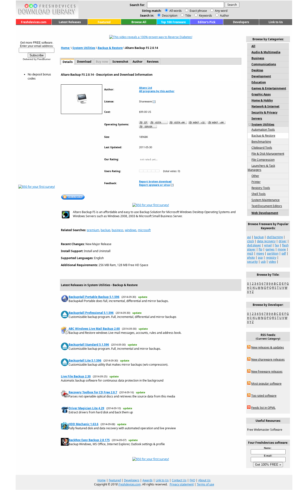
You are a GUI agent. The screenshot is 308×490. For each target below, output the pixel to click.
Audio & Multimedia (265, 52)
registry (271, 257)
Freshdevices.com (33, 22)
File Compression (263, 160)
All (253, 46)
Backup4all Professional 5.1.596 (91, 313)
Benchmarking (261, 142)
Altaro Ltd (145, 87)
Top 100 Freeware (173, 22)
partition (272, 253)
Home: (65, 48)
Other (255, 176)
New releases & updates (267, 347)
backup (105, 230)
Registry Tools (260, 188)
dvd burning (275, 237)
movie (282, 249)
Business (257, 58)
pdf (284, 253)
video (272, 262)
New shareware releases (268, 359)
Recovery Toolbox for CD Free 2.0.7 (93, 392)
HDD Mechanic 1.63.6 (83, 424)
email (268, 245)
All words (175, 11)
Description (169, 15)
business (117, 230)
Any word (221, 11)
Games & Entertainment (268, 88)
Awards (147, 480)
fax (277, 245)
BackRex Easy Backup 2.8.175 (89, 440)
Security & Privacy (264, 112)
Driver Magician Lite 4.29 (86, 408)
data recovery (266, 241)
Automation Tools (263, 130)
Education (258, 82)
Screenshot (120, 62)
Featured (104, 22)
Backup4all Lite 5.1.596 (85, 360)
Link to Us (276, 22)
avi (249, 237)
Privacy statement (182, 484)
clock (250, 241)
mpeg (260, 253)
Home (101, 480)
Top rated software (263, 396)
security (252, 262)
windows (130, 230)
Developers (241, 22)
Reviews (153, 62)
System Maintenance (265, 200)
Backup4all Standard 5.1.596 (89, 344)
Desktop (257, 70)
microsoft (144, 230)
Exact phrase (198, 11)
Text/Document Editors (266, 206)
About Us (204, 480)
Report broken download (155, 181)
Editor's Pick (206, 22)
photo (251, 257)
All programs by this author (156, 91)
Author (224, 15)
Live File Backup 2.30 (76, 376)
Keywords (205, 15)
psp (260, 257)
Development (261, 76)
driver (283, 241)
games (270, 249)
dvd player (254, 245)
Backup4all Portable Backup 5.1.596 (94, 297)
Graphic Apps (261, 94)
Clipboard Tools (261, 148)
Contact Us (179, 480)
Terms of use (205, 484)
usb (263, 262)
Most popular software (266, 384)
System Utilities (83, 48)
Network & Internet (265, 106)
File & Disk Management (267, 154)
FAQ (192, 480)
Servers (256, 118)
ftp (260, 249)
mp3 (250, 253)
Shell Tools (258, 194)
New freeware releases (266, 371)
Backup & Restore (110, 48)
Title (188, 15)
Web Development (264, 213)
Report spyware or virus (154, 185)
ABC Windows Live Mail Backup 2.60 (94, 329)
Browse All (138, 22)
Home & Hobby (262, 100)
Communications (263, 64)
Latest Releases (70, 22)
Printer (256, 182)
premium (93, 230)
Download (84, 62)
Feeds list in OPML (263, 408)
